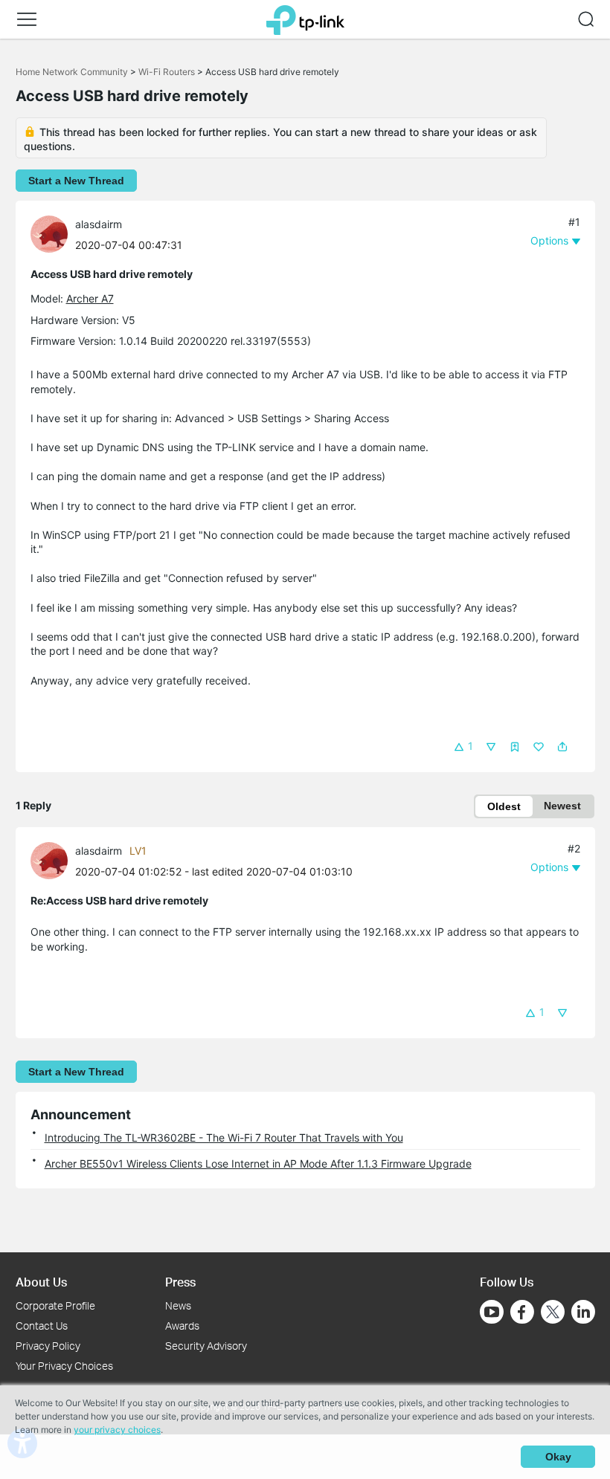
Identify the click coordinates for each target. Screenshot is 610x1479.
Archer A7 (90, 298)
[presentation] (49, 234)
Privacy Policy (48, 1345)
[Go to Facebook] (522, 1312)
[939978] (52, 233)
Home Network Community (72, 71)
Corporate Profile (55, 1305)
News (178, 1305)
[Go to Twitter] (553, 1313)
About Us (41, 1281)
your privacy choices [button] (117, 1429)
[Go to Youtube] (492, 1312)
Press (180, 1281)
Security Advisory (206, 1345)
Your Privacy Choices (64, 1365)
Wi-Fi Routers (167, 71)
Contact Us (42, 1325)
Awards (182, 1325)
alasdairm (98, 224)
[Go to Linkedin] (583, 1312)
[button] (27, 19)
